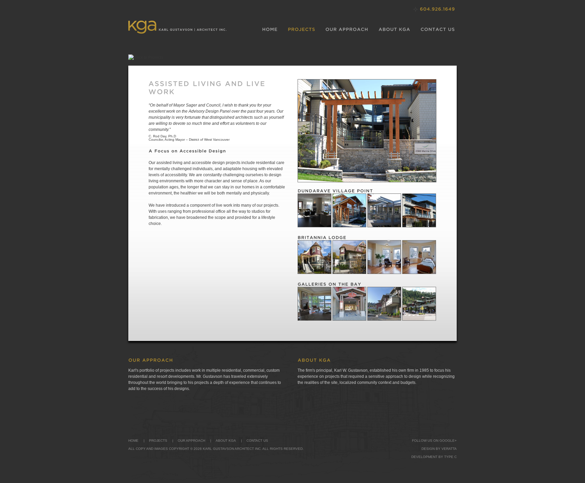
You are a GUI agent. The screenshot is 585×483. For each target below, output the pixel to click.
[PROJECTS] (301, 29)
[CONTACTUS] (437, 29)
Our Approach (191, 440)
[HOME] (270, 29)
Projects (158, 440)
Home (133, 440)
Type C (450, 457)
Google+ (448, 440)
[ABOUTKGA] (394, 29)
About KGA (226, 440)
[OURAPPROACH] (346, 29)
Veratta (449, 449)
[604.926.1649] (437, 9)
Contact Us (257, 440)
